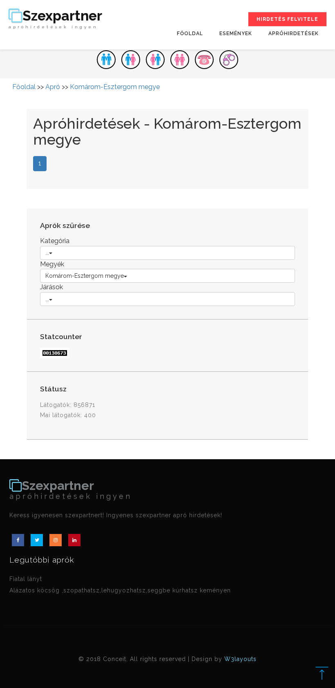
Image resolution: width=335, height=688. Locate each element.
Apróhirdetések (293, 33)
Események (235, 33)
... (47, 253)
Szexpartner (55, 19)
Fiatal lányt (25, 579)
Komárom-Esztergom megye (115, 87)
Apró (52, 87)
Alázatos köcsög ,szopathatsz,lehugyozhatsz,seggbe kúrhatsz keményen (120, 590)
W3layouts (240, 659)
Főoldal (190, 33)
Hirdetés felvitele (287, 19)
